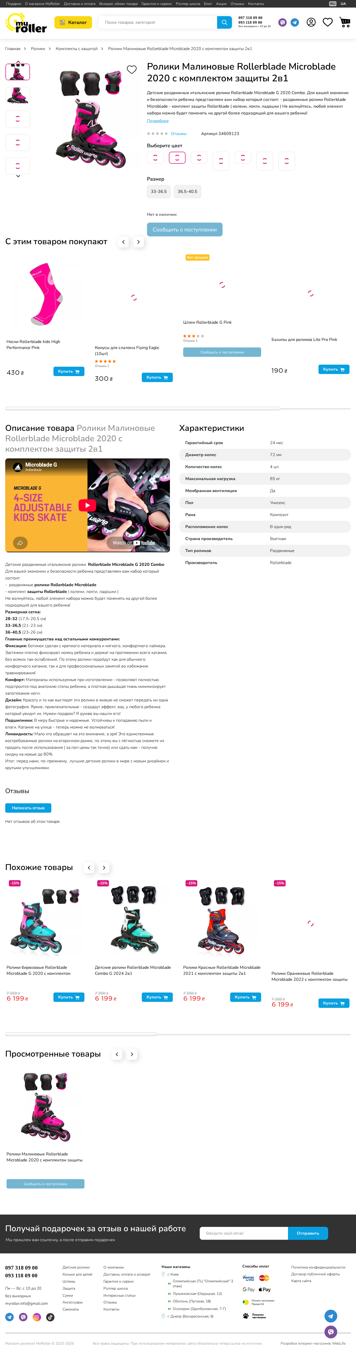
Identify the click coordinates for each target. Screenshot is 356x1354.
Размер (155, 179)
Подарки (13, 3)
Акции (221, 3)
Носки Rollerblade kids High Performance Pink (33, 345)
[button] (18, 62)
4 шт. (275, 467)
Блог (208, 3)
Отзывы (237, 3)
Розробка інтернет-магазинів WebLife (313, 1343)
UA (343, 3)
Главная (13, 49)
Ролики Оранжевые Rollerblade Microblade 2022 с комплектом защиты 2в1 (310, 977)
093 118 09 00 (250, 22)
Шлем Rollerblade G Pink (207, 322)
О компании (113, 1267)
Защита (69, 1288)
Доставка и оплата (79, 3)
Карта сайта (301, 1280)
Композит (279, 515)
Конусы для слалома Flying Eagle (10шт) (127, 351)
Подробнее (158, 121)
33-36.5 (159, 191)
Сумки (68, 1296)
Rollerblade (280, 563)
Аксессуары (73, 1302)
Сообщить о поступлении (185, 229)
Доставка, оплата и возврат (126, 1274)
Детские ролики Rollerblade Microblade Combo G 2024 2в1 (133, 970)
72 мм (275, 455)
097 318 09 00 (250, 18)
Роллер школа (188, 3)
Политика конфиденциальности (318, 1267)
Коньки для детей (77, 1274)
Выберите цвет (164, 145)
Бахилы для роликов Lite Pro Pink (304, 339)
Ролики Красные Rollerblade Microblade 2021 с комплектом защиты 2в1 (222, 970)
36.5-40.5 (187, 191)
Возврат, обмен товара (118, 3)
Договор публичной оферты (315, 1274)
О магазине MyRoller (42, 3)
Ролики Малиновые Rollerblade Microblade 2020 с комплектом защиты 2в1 (45, 1157)
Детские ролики (76, 1267)
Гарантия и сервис (157, 3)
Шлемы (69, 1281)
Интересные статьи (119, 1296)
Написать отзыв (28, 808)
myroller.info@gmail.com (26, 1303)
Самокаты (71, 1309)
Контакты (256, 3)
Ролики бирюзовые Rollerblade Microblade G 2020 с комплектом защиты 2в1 (39, 971)
